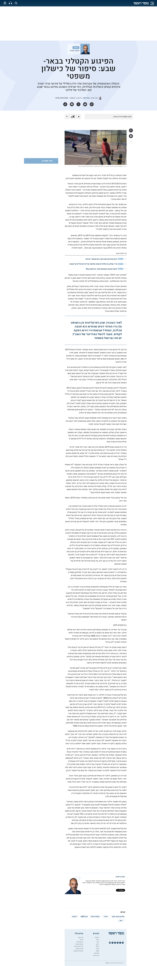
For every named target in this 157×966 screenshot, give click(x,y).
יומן (98, 942)
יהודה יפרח (74, 51)
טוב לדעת (96, 955)
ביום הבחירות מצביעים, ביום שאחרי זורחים (101, 259)
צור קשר (80, 937)
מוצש (97, 946)
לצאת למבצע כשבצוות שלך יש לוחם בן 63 (101, 269)
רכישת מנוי (79, 942)
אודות (81, 940)
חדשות (97, 937)
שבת (97, 949)
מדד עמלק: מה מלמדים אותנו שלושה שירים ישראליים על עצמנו (93, 264)
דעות (76, 47)
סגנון (97, 951)
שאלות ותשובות (78, 951)
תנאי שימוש (79, 949)
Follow (121, 890)
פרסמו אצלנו (79, 944)
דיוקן (97, 944)
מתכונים (96, 953)
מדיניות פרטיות (78, 946)
